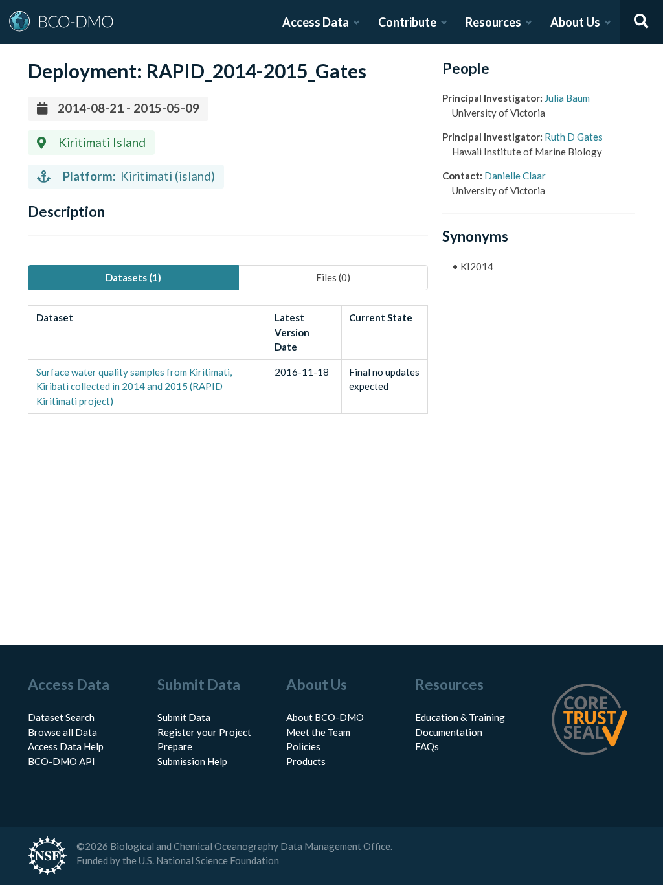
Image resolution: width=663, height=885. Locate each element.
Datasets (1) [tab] (133, 277)
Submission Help (192, 761)
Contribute (407, 22)
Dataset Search (61, 717)
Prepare (174, 746)
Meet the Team (318, 732)
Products (306, 761)
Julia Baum (567, 98)
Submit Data (183, 717)
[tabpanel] (227, 359)
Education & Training (460, 717)
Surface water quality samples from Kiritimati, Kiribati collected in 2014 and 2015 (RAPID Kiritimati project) (134, 386)
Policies (303, 746)
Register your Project (204, 732)
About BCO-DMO (325, 717)
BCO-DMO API (61, 761)
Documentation (448, 732)
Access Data (315, 22)
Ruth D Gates (574, 137)
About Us (575, 22)
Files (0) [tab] (333, 277)
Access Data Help (66, 746)
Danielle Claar (515, 175)
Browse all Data (62, 732)
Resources (493, 22)
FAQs (427, 746)
